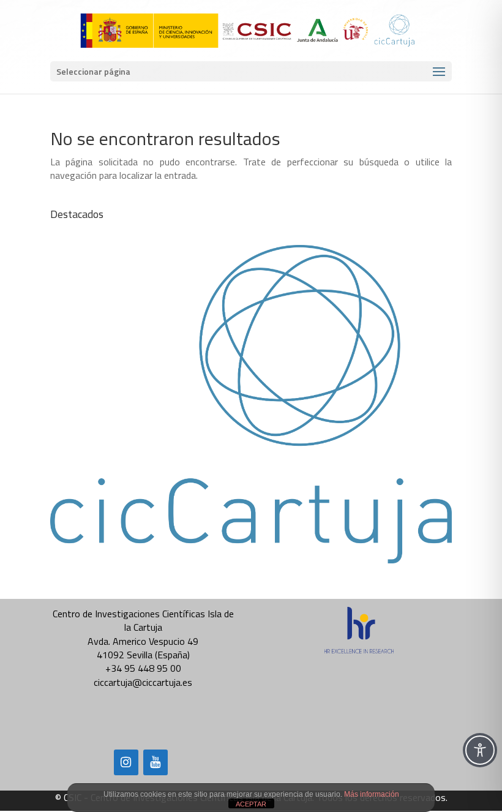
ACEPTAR (251, 804)
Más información (371, 794)
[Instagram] (126, 762)
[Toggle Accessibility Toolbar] (480, 750)
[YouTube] (155, 762)
